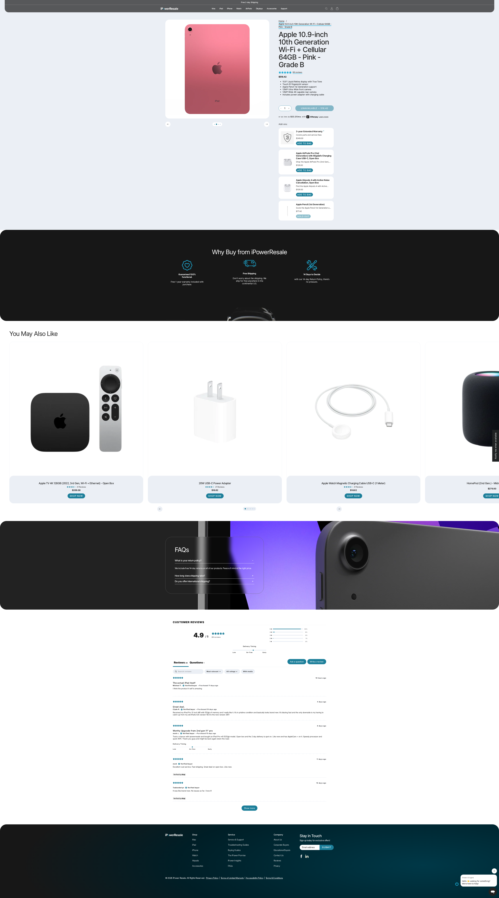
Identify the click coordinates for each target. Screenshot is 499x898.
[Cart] (337, 8)
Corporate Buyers (281, 844)
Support (284, 9)
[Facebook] (301, 856)
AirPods (249, 9)
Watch (238, 9)
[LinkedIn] (306, 856)
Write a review (317, 661)
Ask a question (297, 661)
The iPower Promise (237, 855)
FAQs (230, 866)
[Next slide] (266, 124)
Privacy (277, 866)
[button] (214, 124)
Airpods (195, 860)
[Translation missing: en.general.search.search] (326, 8)
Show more (249, 808)
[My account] (332, 8)
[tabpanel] (249, 741)
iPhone (229, 9)
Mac (213, 9)
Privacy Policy (212, 878)
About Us (278, 839)
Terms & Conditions (274, 878)
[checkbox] (248, 671)
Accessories (272, 9)
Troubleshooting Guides (238, 844)
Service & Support (236, 839)
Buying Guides (234, 850)
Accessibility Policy (254, 878)
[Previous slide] (167, 124)
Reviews (277, 860)
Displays (259, 9)
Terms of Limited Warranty (232, 878)
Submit (326, 847)
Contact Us (279, 855)
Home (281, 21)
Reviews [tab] (181, 662)
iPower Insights (234, 860)
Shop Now (76, 496)
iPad (221, 9)
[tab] (197, 663)
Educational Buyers (282, 850)
